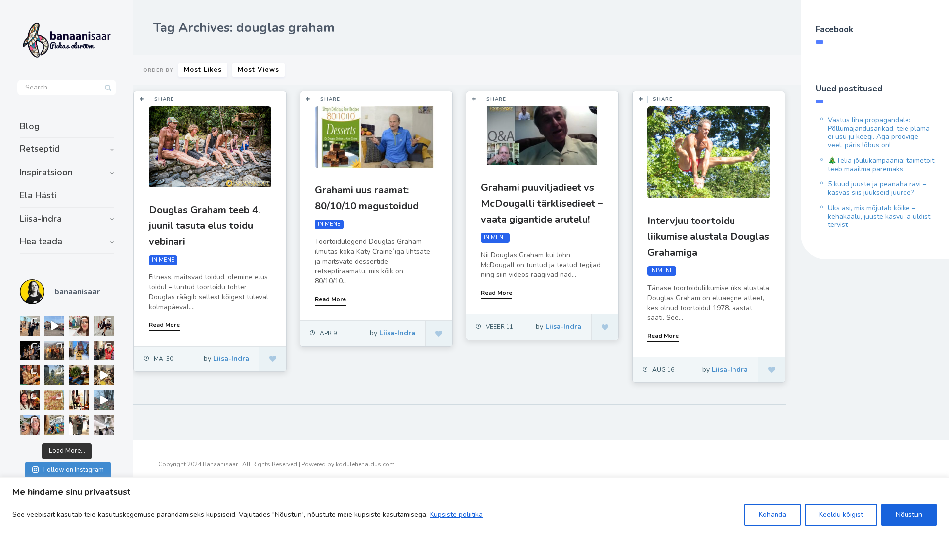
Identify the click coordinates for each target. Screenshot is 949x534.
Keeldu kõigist (841, 514)
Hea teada (41, 241)
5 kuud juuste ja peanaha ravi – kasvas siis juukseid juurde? (877, 188)
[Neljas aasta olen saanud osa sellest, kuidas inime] (104, 350)
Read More (164, 325)
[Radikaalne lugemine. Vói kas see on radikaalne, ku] (79, 326)
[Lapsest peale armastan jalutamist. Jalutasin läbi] (104, 400)
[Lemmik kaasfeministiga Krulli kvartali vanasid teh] (54, 425)
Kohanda (772, 514)
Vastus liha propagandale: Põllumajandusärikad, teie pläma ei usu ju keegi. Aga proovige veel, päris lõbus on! (879, 132)
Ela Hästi (38, 195)
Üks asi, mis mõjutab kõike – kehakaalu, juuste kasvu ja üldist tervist (879, 216)
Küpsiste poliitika (456, 514)
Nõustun (909, 514)
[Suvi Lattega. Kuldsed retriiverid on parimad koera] (30, 425)
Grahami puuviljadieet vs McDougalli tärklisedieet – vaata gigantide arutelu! (542, 203)
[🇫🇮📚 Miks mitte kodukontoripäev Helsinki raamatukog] (30, 326)
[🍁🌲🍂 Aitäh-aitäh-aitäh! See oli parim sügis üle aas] (79, 400)
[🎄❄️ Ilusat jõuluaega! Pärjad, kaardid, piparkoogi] (79, 375)
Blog (30, 126)
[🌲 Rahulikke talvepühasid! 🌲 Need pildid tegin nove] (54, 375)
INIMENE (163, 260)
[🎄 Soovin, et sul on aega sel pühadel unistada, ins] (30, 375)
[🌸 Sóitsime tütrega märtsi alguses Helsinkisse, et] (54, 326)
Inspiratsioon (46, 172)
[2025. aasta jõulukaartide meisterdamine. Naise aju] (104, 375)
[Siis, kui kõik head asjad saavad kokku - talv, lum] (79, 350)
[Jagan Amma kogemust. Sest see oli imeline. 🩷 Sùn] (79, 425)
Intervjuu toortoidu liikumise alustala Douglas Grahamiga (708, 236)
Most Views (258, 69)
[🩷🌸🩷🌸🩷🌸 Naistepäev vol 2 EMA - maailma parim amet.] (104, 326)
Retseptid (40, 149)
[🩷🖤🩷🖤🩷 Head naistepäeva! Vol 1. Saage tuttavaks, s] (30, 350)
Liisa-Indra (41, 218)
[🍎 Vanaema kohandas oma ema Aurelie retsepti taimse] (54, 400)
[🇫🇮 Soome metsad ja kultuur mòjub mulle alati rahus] (104, 425)
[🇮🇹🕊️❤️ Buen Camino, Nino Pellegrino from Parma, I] (54, 350)
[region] (474, 505)
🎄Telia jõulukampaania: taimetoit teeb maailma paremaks (881, 165)
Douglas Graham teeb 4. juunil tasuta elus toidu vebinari (204, 225)
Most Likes (203, 69)
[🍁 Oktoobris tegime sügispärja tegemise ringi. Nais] (30, 400)
